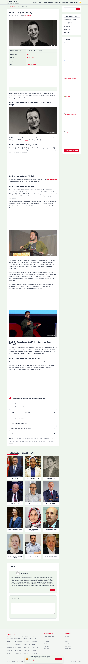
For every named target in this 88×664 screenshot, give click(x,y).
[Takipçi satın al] (72, 50)
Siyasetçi (45, 2)
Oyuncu (35, 2)
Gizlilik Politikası (68, 646)
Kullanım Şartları (68, 643)
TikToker (18, 650)
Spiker (26, 653)
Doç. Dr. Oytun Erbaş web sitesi (38, 441)
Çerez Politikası (68, 648)
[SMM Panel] (72, 103)
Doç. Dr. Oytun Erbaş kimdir (22, 439)
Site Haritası (67, 651)
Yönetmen (18, 653)
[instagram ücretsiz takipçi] (72, 121)
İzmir (28, 54)
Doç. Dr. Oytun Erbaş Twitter (25, 441)
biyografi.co (11, 634)
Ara (77, 8)
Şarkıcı (71, 2)
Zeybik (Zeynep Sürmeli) (70, 19)
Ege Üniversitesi (31, 64)
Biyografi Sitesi (78, 661)
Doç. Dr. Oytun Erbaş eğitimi (18, 438)
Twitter (20, 361)
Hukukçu (35, 647)
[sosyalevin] (72, 68)
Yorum (13, 601)
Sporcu (34, 653)
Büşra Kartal (46, 648)
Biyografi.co (13, 1)
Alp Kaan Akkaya (47, 651)
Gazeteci (50, 2)
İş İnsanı (18, 644)
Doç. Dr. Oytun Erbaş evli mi (30, 438)
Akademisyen (65, 2)
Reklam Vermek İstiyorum (72, 150)
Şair (8, 653)
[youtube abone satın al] (72, 86)
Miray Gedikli (67, 32)
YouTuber (18, 647)
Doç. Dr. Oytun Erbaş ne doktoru (34, 439)
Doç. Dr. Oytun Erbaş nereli (47, 439)
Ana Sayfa (67, 636)
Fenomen (26, 647)
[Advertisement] (33, 77)
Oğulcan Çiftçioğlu (68, 23)
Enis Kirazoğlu (67, 29)
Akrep (28, 61)
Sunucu (34, 644)
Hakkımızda (67, 638)
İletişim (76, 2)
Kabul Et (58, 658)
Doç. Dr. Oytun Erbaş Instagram (43, 438)
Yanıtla (52, 590)
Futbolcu (9, 650)
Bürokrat (26, 650)
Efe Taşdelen (67, 26)
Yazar (39, 2)
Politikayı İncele (32, 660)
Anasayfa (9, 6)
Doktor (34, 650)
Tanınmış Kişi (57, 2)
